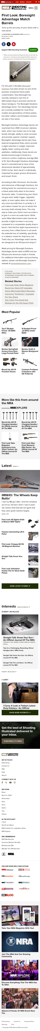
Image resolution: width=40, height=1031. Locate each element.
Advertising (5, 763)
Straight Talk (8, 642)
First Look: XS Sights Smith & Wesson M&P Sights (13, 520)
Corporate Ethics (29, 1021)
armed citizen (19, 642)
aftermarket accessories (14, 275)
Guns (3, 805)
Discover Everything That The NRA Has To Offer (19, 983)
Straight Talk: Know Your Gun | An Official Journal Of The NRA (19, 639)
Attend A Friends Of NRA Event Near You (18, 1011)
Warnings (4, 1024)
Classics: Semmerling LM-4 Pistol (13, 532)
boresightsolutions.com (21, 263)
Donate (28, 2)
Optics (4, 808)
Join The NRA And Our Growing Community (16, 955)
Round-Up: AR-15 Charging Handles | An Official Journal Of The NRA (10, 425)
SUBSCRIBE (13, 741)
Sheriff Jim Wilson (10, 611)
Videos (4, 814)
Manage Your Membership (11, 848)
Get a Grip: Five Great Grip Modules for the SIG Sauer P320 (19, 301)
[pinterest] (13, 43)
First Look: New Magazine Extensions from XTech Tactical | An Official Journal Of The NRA (9, 448)
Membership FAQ (8, 845)
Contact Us (5, 766)
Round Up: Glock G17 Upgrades (18, 288)
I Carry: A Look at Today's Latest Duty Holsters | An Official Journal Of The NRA (19, 708)
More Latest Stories (24, 586)
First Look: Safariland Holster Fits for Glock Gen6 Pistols (13, 570)
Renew (22, 2)
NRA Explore (6, 831)
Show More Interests (23, 712)
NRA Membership (8, 839)
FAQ (3, 769)
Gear (8, 38)
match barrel (29, 275)
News (3, 38)
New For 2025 (7, 795)
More (15, 466)
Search (4, 775)
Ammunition (6, 798)
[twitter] (8, 43)
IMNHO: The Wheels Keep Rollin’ (20, 497)
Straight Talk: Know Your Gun (12, 557)
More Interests (22, 607)
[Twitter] (39, 2)
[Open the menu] (36, 7)
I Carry (5, 679)
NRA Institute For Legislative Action (14, 828)
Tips (7, 514)
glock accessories (11, 277)
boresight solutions (12, 273)
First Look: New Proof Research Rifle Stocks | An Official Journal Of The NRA (29, 447)
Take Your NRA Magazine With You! (18, 928)
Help (3, 772)
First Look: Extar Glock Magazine (19, 285)
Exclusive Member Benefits (11, 842)
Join (16, 2)
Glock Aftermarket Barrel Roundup (20, 291)
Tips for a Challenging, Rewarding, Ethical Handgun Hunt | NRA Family (18, 649)
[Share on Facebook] (3, 43)
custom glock (26, 273)
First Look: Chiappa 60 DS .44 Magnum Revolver (13, 545)
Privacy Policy (6, 1021)
